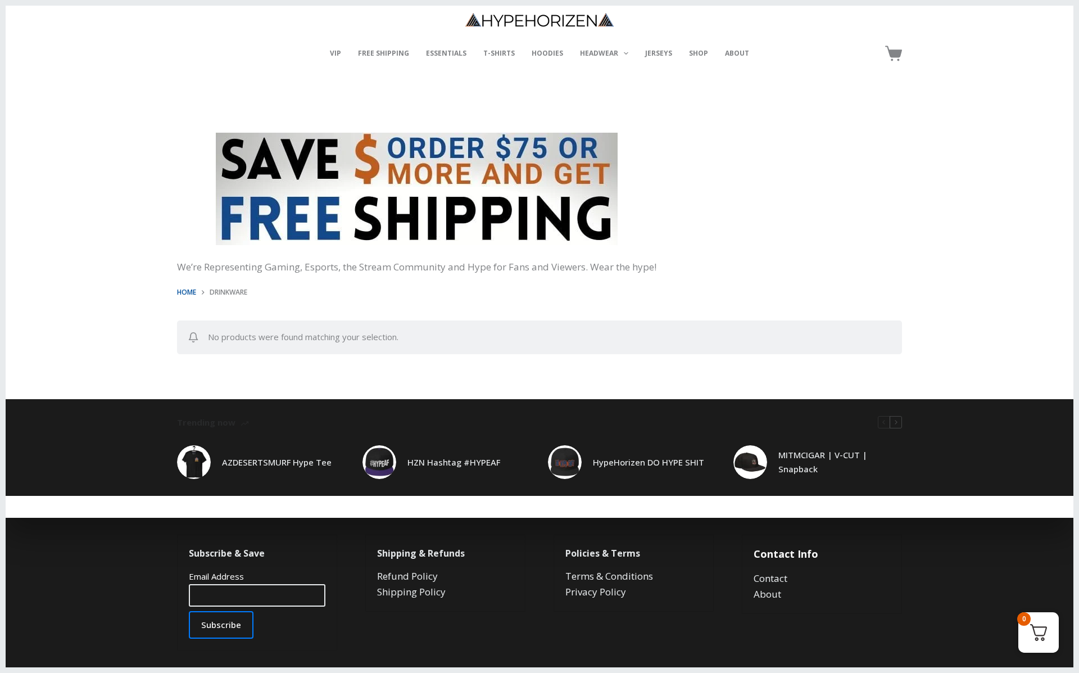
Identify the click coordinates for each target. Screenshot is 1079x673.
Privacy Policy (595, 591)
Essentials (446, 53)
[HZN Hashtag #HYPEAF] (379, 462)
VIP (335, 53)
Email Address (216, 576)
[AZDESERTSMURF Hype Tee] (194, 462)
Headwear (599, 53)
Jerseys (658, 53)
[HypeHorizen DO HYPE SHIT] (565, 462)
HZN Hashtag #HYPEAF (453, 462)
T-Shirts (499, 53)
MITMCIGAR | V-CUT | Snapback (822, 462)
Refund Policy (407, 576)
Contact (770, 578)
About (737, 53)
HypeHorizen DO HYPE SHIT (648, 462)
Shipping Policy (411, 591)
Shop (698, 53)
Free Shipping (383, 53)
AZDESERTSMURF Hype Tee (277, 462)
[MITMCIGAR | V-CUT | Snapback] (750, 462)
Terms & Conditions (609, 576)
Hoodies (547, 53)
